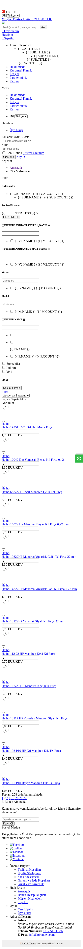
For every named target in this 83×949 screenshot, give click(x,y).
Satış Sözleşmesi (28, 877)
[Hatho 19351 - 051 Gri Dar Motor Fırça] (8, 416)
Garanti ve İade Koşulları (34, 880)
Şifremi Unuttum (33, 153)
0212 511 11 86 (53, 931)
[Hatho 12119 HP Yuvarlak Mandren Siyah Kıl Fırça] (8, 707)
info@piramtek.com (42, 934)
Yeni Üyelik (25, 909)
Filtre (5, 391)
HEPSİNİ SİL (11, 217)
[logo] (41, 23)
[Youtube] (17, 859)
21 (21, 798)
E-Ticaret (31, 943)
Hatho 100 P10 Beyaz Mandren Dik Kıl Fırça (31, 783)
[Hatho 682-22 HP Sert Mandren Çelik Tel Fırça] (8, 481)
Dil (4, 15)
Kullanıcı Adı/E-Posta (15, 137)
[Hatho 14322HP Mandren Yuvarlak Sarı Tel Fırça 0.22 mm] (8, 578)
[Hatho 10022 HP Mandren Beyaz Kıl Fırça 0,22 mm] (8, 513)
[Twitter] (16, 848)
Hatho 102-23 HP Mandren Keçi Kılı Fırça (29, 686)
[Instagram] (17, 855)
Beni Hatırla (14, 153)
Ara (43, 27)
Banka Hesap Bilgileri (32, 895)
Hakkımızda (17, 66)
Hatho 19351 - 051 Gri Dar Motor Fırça (27, 427)
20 (17, 798)
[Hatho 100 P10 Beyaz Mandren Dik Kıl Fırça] (8, 772)
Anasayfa (16, 167)
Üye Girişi (16, 130)
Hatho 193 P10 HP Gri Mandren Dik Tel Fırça (31, 750)
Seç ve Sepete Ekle (14, 399)
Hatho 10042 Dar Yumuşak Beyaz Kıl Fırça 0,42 (33, 459)
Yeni (9, 371)
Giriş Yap (8, 156)
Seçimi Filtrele (11, 387)
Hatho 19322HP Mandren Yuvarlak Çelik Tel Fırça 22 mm (39, 556)
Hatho (5, 423)
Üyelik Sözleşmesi (29, 873)
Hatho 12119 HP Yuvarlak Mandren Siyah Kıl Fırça (34, 718)
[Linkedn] (17, 852)
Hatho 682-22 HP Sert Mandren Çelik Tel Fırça (32, 492)
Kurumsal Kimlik (21, 70)
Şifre (5, 144)
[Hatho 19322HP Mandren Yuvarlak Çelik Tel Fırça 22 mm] (8, 546)
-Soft (23, 943)
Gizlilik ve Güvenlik (31, 884)
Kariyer (14, 81)
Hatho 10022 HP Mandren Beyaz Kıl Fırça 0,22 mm (35, 524)
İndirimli (11, 367)
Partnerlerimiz (18, 77)
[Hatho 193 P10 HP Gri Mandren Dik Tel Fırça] (8, 740)
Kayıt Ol (21, 156)
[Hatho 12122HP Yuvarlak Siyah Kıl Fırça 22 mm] (8, 610)
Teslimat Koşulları (29, 869)
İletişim (14, 74)
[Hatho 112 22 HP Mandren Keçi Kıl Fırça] (8, 643)
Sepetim (23, 902)
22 (25, 798)
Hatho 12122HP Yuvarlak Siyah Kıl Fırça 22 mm (33, 621)
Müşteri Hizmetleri (30, 898)
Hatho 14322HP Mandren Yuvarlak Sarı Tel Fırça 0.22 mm (39, 589)
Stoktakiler (13, 363)
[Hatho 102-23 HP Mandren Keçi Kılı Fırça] (8, 675)
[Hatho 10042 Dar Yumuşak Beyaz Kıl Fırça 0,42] (8, 448)
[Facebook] (17, 844)
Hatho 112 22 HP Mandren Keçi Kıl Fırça (28, 653)
